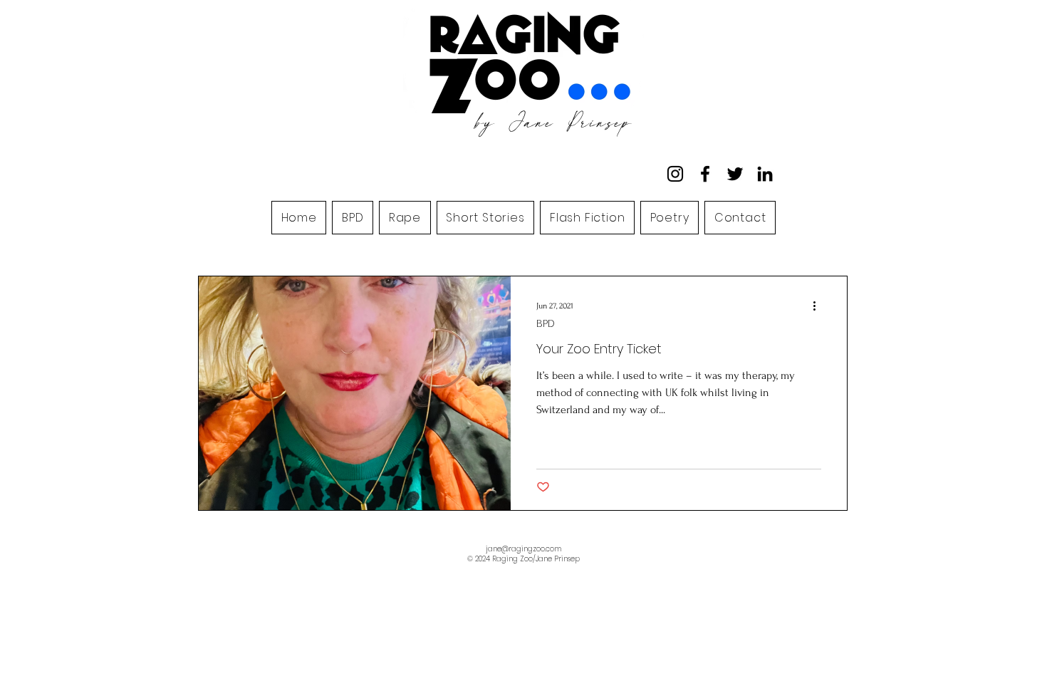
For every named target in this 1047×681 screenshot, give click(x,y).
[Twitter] (735, 173)
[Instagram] (675, 173)
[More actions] (819, 305)
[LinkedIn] (765, 173)
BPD (545, 324)
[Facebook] (705, 173)
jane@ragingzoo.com (523, 549)
